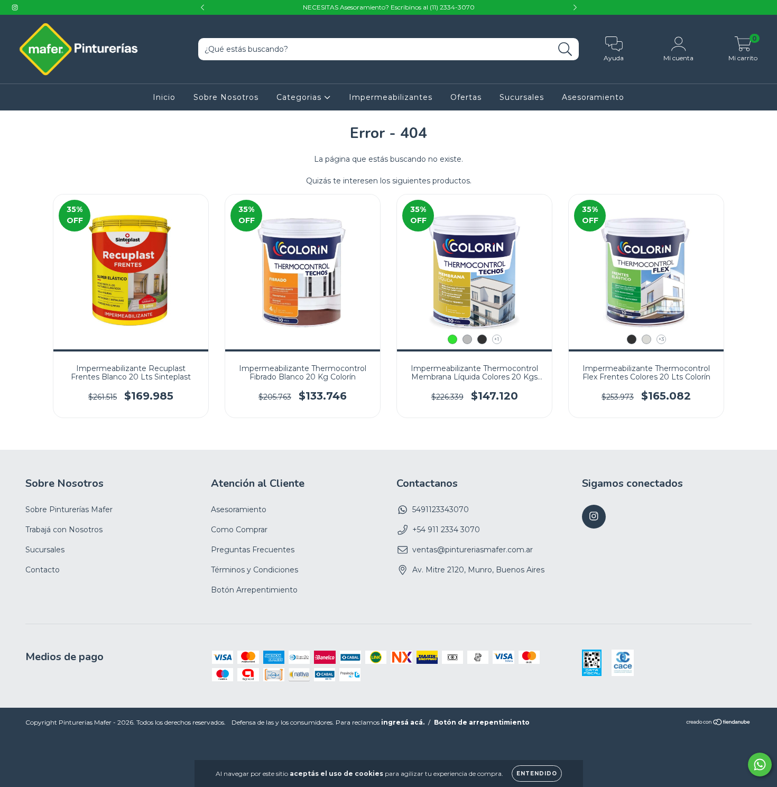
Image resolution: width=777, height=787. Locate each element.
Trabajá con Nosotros (64, 529)
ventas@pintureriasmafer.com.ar (472, 549)
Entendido (536, 773)
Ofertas (466, 97)
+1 (496, 339)
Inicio (164, 97)
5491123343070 (440, 509)
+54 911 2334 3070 (446, 529)
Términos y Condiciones (254, 570)
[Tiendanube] (719, 723)
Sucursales (522, 97)
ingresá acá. (402, 722)
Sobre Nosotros (225, 97)
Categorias (300, 97)
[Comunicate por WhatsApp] (760, 764)
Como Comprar (239, 529)
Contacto (42, 570)
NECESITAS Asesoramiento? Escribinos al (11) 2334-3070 (389, 7)
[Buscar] (565, 49)
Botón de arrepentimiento (482, 722)
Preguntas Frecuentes (252, 549)
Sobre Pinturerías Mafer (69, 509)
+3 (661, 339)
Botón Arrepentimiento (254, 590)
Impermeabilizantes (390, 97)
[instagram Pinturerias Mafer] (15, 7)
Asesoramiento (593, 97)
